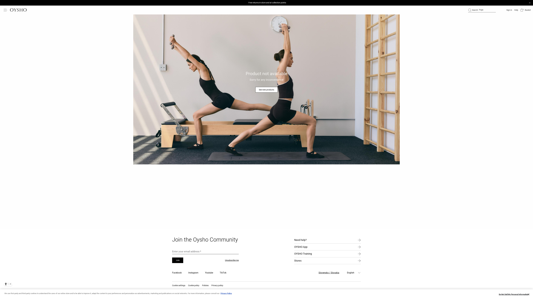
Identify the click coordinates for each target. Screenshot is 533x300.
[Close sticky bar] (529, 3)
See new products (266, 90)
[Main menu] (5, 10)
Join (178, 260)
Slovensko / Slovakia (329, 272)
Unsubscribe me (232, 260)
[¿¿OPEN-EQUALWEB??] (8, 284)
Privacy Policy (226, 293)
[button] (525, 10)
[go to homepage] (18, 10)
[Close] (529, 294)
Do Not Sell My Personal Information (513, 294)
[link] (509, 10)
